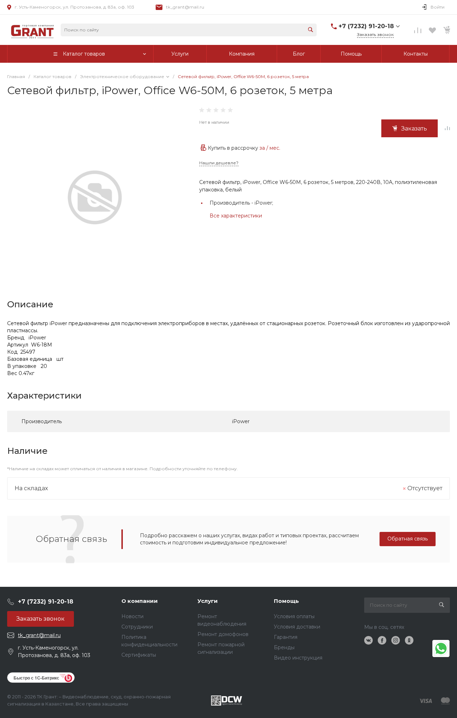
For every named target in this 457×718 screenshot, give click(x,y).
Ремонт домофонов (222, 634)
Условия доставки (297, 627)
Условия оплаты (294, 616)
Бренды (284, 647)
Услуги (207, 601)
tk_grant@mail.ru (185, 7)
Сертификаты (138, 655)
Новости (132, 616)
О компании (139, 601)
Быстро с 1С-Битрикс (36, 678)
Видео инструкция (298, 658)
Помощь (286, 601)
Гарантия (285, 637)
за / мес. (270, 148)
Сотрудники (137, 627)
